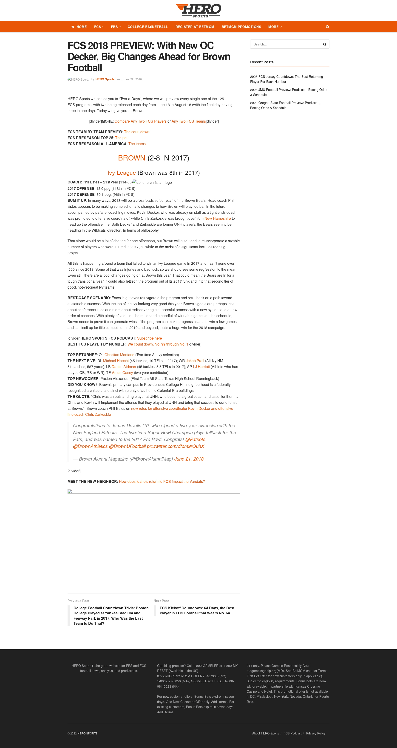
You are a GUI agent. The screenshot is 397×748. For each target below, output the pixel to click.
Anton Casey (122, 372)
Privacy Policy (316, 733)
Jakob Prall (195, 360)
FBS (114, 26)
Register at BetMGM (195, 26)
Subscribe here (149, 338)
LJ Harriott (201, 366)
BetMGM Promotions (241, 26)
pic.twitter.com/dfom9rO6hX (175, 446)
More (273, 26)
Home (82, 26)
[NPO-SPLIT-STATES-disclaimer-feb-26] (154, 537)
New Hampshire (217, 218)
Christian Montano (119, 354)
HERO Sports (105, 79)
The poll (121, 137)
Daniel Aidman (124, 366)
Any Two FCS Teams (189, 121)
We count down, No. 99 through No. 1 (158, 344)
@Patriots (195, 439)
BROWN (131, 157)
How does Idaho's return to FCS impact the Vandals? (162, 481)
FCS (97, 26)
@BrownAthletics (90, 446)
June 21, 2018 (189, 458)
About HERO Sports (265, 733)
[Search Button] (327, 26)
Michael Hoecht (116, 360)
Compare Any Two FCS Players (141, 121)
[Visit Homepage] (198, 10)
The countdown (136, 131)
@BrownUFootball (127, 446)
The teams (137, 143)
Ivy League (122, 172)
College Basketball (148, 26)
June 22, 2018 (132, 79)
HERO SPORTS (87, 733)
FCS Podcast (293, 733)
